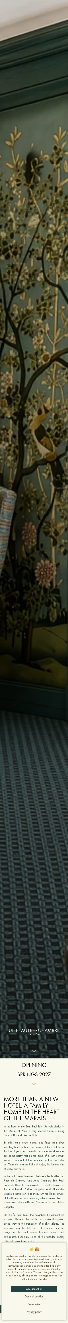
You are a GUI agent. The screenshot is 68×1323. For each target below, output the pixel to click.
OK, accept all (34, 1289)
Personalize (34, 1304)
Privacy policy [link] (34, 1312)
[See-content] (34, 1050)
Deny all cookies (34, 1296)
